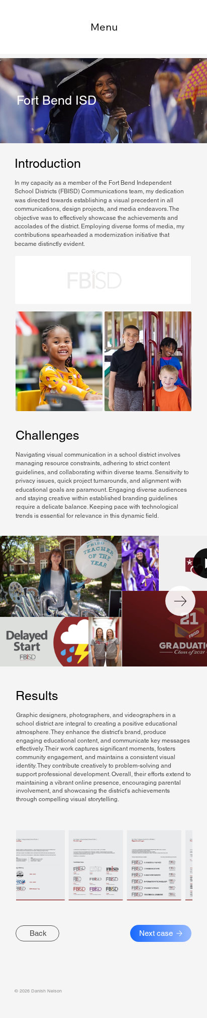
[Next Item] (180, 601)
